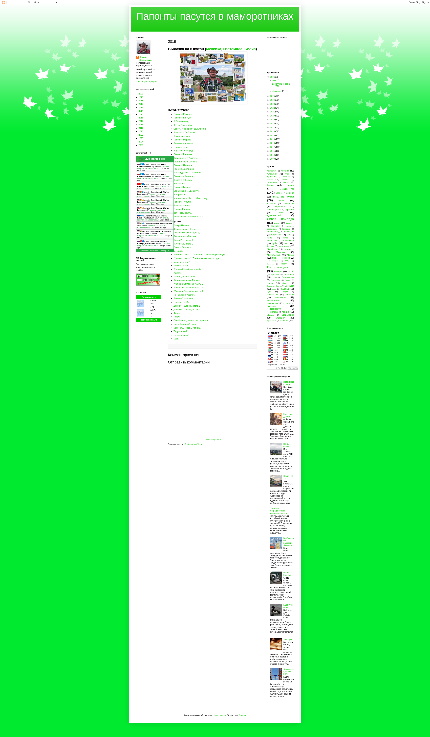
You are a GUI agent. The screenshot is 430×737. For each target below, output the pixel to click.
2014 (141, 111)
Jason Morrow (219, 715)
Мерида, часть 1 (182, 262)
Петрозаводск (149, 297)
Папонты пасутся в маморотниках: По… (151, 235)
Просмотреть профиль (147, 82)
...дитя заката (180, 147)
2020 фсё (287, 639)
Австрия (285, 171)
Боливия (289, 185)
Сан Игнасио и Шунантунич (187, 191)
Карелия (276, 234)
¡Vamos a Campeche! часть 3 (188, 291)
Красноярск (288, 240)
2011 (141, 101)
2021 (141, 131)
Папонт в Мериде (182, 139)
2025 (141, 145)
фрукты (287, 303)
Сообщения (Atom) (193, 444)
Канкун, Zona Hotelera (185, 229)
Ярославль (271, 321)
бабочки (286, 177)
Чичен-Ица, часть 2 (183, 243)
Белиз (250, 49)
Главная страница (212, 439)
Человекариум (274, 309)
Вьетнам (271, 203)
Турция (285, 292)
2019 (141, 128)
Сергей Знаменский (145, 58)
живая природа (280, 219)
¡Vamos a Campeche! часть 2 (188, 287)
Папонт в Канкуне (182, 117)
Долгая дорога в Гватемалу (188, 172)
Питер (291, 271)
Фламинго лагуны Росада (187, 280)
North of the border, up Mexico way (190, 198)
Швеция (270, 315)
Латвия (270, 246)
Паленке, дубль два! (184, 169)
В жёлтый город (182, 136)
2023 (141, 138)
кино (269, 237)
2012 (141, 104)
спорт (273, 289)
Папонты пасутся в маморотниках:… (153, 167)
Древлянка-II (274, 215)
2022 (141, 135)
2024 (141, 142)
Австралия (271, 171)
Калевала (286, 229)
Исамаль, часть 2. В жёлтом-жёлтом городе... (197, 258)
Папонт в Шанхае (287, 574)
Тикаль (177, 316)
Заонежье (290, 223)
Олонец (270, 264)
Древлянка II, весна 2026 (288, 671)
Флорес (177, 313)
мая (274, 80)
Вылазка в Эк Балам (184, 132)
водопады (282, 201)
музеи (274, 258)
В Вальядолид (181, 121)
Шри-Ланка (288, 314)
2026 (272, 77)
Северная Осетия (274, 286)
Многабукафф (274, 255)
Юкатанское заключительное (188, 216)
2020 (272, 116)
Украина (290, 294)
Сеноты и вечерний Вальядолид (190, 129)
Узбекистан (272, 294)
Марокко (289, 249)
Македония (284, 246)
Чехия (285, 311)
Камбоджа (289, 232)
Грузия (281, 212)
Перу (284, 263)
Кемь (289, 235)
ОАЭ (287, 261)
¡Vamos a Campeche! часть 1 (188, 284)
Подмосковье (275, 275)
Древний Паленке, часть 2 (187, 309)
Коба (176, 338)
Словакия (289, 286)
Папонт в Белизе (182, 187)
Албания (272, 173)
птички (270, 283)
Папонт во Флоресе (183, 176)
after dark (284, 321)
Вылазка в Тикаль (183, 180)
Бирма (270, 185)
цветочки (271, 306)
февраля (277, 91)
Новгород (285, 258)
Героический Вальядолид (187, 232)
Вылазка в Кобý (182, 205)
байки (270, 179)
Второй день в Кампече (186, 158)
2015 (141, 114)
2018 (141, 125)
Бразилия (287, 188)
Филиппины (273, 300)
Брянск (279, 193)
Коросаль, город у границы (187, 328)
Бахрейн (285, 180)
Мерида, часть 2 (182, 265)
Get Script (144, 251)
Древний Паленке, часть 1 (187, 306)
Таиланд (284, 288)
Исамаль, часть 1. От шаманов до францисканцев (199, 254)
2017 (141, 121)
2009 (141, 94)
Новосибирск (272, 261)
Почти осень (286, 445)
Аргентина (272, 177)
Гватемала (232, 49)
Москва (290, 255)
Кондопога (272, 240)
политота (289, 274)
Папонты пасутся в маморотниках (214, 16)
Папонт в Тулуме (182, 202)
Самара (285, 283)
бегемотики (272, 182)
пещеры (278, 271)
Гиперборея (273, 209)
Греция (290, 209)
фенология (280, 297)
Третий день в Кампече (185, 161)
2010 (141, 97)
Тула (269, 291)
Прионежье (275, 280)
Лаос (286, 243)
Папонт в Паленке (183, 165)
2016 (141, 118)
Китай (285, 238)
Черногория (272, 312)
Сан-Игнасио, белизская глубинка (191, 320)
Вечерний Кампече (183, 298)
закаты (277, 223)
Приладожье (288, 277)
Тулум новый (180, 331)
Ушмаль (178, 273)
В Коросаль (179, 194)
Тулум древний (181, 335)
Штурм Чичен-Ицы (183, 125)
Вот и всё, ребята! (183, 213)
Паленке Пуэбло (182, 302)
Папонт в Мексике (183, 114)
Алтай (287, 174)
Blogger (242, 715)
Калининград (273, 232)
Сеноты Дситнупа (182, 247)
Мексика (213, 49)
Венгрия (290, 193)
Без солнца (179, 183)
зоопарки (275, 226)
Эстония (280, 317)
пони (275, 277)
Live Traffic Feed (154, 158)
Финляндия (272, 303)
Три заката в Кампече (185, 295)
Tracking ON (164, 251)
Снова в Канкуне (182, 209)
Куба (274, 243)
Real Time (154, 251)
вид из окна (283, 196)
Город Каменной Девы (185, 324)
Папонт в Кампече (183, 154)
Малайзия (272, 249)
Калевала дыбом (288, 415)
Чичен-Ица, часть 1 (183, 240)
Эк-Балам (178, 251)
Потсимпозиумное (288, 383)
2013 (141, 107)
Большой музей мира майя (187, 269)
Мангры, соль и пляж (184, 276)
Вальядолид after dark (185, 236)
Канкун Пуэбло (181, 225)
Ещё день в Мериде (184, 150)
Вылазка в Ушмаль (183, 143)
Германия (280, 206)
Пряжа (287, 280)
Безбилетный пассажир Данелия (288, 542)
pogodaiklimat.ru (149, 320)
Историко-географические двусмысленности (278, 510)
